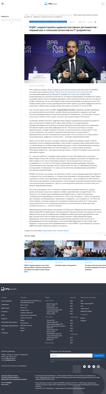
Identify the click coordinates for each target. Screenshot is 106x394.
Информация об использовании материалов (14, 379)
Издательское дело (26, 325)
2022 (71, 303)
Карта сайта (4, 384)
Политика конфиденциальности (10, 377)
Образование (24, 323)
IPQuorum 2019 (51, 306)
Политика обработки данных (9, 375)
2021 (71, 306)
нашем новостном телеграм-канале (56, 231)
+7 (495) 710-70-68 (9, 358)
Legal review (5, 308)
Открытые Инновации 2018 (54, 310)
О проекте (4, 333)
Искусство (24, 307)
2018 (71, 313)
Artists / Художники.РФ (87, 303)
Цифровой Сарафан (86, 311)
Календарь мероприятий (9, 326)
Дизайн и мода (25, 310)
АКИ (2, 329)
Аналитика (5, 304)
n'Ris (82, 306)
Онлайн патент (85, 308)
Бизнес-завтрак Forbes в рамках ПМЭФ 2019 (56, 327)
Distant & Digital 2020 (52, 322)
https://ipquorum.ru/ (45, 377)
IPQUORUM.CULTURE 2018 (54, 333)
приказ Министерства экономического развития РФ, (70, 92)
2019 (71, 311)
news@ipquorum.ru (10, 360)
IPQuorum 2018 (51, 314)
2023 (71, 301)
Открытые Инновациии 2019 (55, 324)
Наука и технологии (26, 317)
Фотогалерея (49, 317)
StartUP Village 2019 (52, 304)
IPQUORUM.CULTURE (52, 308)
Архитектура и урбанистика (29, 315)
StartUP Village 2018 (52, 312)
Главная (26, 15)
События (4, 318)
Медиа (22, 320)
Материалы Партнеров (9, 322)
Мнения (83, 318)
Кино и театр (24, 305)
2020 (71, 308)
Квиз (3, 315)
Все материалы (6, 301)
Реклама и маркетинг (27, 312)
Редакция (83, 320)
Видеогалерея (49, 300)
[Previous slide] (100, 235)
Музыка (23, 328)
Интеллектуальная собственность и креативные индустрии (54, 15)
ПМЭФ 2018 (50, 339)
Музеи (22, 330)
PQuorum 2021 (50, 320)
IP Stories (4, 311)
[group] (38, 256)
